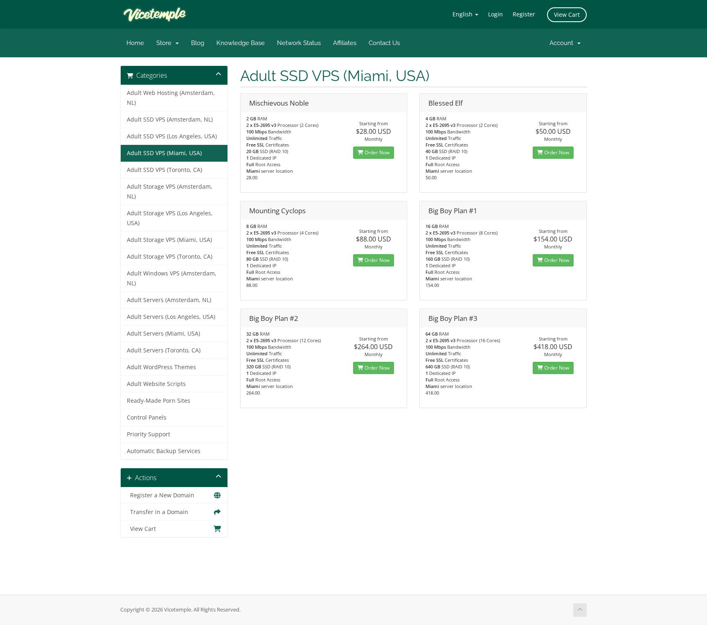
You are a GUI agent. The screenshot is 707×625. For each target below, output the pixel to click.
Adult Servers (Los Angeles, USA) (171, 316)
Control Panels (147, 417)
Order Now (376, 152)
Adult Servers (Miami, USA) (163, 333)
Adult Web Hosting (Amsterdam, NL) (171, 97)
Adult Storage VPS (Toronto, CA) (169, 256)
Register (524, 14)
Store (165, 43)
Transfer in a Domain (157, 512)
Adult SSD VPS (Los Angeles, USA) (172, 136)
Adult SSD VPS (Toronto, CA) (164, 170)
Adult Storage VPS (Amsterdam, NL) (169, 191)
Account (562, 43)
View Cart (567, 14)
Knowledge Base (240, 43)
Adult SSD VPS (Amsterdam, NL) (170, 119)
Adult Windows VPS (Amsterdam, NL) (171, 278)
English (463, 14)
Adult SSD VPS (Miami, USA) (164, 153)
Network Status (299, 43)
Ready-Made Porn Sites (158, 400)
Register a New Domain (160, 495)
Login (495, 14)
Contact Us (384, 43)
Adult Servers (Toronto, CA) (163, 350)
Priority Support (148, 434)
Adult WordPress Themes (161, 367)
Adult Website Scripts (156, 384)
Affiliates (344, 43)
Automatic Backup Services (163, 451)
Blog (197, 43)
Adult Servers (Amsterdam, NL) (169, 300)
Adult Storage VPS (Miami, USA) (169, 240)
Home (135, 43)
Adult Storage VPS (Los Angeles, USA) (170, 218)
